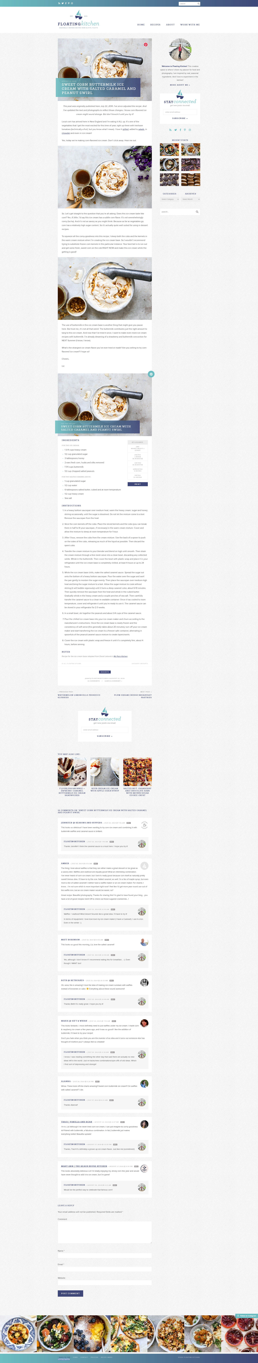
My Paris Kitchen (121, 656)
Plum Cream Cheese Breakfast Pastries (133, 695)
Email (61, 1264)
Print (138, 484)
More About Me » (180, 85)
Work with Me (190, 24)
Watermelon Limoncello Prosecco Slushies (79, 695)
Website (61, 1278)
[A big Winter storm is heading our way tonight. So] (92, 1333)
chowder (66, 133)
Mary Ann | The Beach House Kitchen (84, 1166)
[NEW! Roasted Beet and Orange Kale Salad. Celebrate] (55, 1333)
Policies (94, 1357)
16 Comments (94, 681)
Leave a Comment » (113, 681)
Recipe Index (106, 1357)
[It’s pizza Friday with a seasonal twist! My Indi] (129, 1333)
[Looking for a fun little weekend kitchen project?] (239, 1333)
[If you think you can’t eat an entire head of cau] (165, 1333)
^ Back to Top (64, 1357)
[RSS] (59, 3)
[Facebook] (66, 3)
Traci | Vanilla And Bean (76, 1122)
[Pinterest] (68, 3)
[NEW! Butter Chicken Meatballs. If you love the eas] (202, 1333)
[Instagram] (72, 3)
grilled (125, 129)
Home (141, 24)
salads (141, 129)
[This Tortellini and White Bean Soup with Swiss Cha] (18, 1333)
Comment (62, 1219)
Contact (84, 1357)
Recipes (155, 24)
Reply (128, 823)
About (170, 24)
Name (61, 1251)
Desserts (105, 672)
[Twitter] (62, 3)
